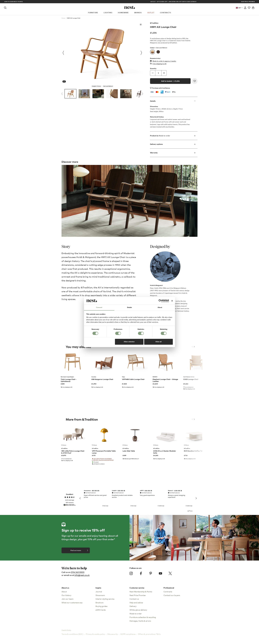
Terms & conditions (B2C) (72, 634)
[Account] (245, 7)
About (64, 591)
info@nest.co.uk (82, 575)
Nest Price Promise (138, 595)
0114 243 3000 (77, 572)
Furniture (93, 13)
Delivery (133, 606)
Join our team (67, 599)
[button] (80, 498)
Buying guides (101, 606)
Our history (66, 595)
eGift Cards (101, 610)
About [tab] (160, 307)
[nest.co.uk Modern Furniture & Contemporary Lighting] (129, 7)
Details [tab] (129, 307)
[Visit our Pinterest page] (150, 573)
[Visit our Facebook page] (141, 573)
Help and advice (136, 602)
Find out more (75, 550)
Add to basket (170, 81)
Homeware (123, 13)
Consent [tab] (99, 307)
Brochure (99, 602)
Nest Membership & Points (141, 591)
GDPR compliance (127, 634)
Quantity (153, 68)
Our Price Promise (248, 1)
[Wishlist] (249, 7)
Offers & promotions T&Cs (149, 634)
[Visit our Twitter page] (170, 573)
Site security (112, 634)
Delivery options (156, 144)
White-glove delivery (138, 610)
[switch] (118, 333)
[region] (138, 498)
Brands (138, 13)
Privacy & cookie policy (95, 634)
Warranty (154, 153)
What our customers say (72, 602)
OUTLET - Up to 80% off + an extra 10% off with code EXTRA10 (129, 1)
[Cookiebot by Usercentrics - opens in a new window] (160, 300)
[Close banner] (172, 300)
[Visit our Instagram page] (131, 573)
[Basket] (253, 7)
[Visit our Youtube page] (160, 573)
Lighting (108, 13)
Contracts (165, 13)
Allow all (158, 342)
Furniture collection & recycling (143, 617)
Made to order (136, 613)
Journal (99, 591)
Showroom (100, 595)
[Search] (5, 7)
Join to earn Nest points (13, 1)
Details (153, 101)
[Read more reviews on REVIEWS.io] (70, 505)
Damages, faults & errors (140, 621)
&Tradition (154, 23)
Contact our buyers (171, 595)
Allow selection (129, 342)
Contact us (134, 599)
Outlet (150, 13)
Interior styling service (105, 599)
